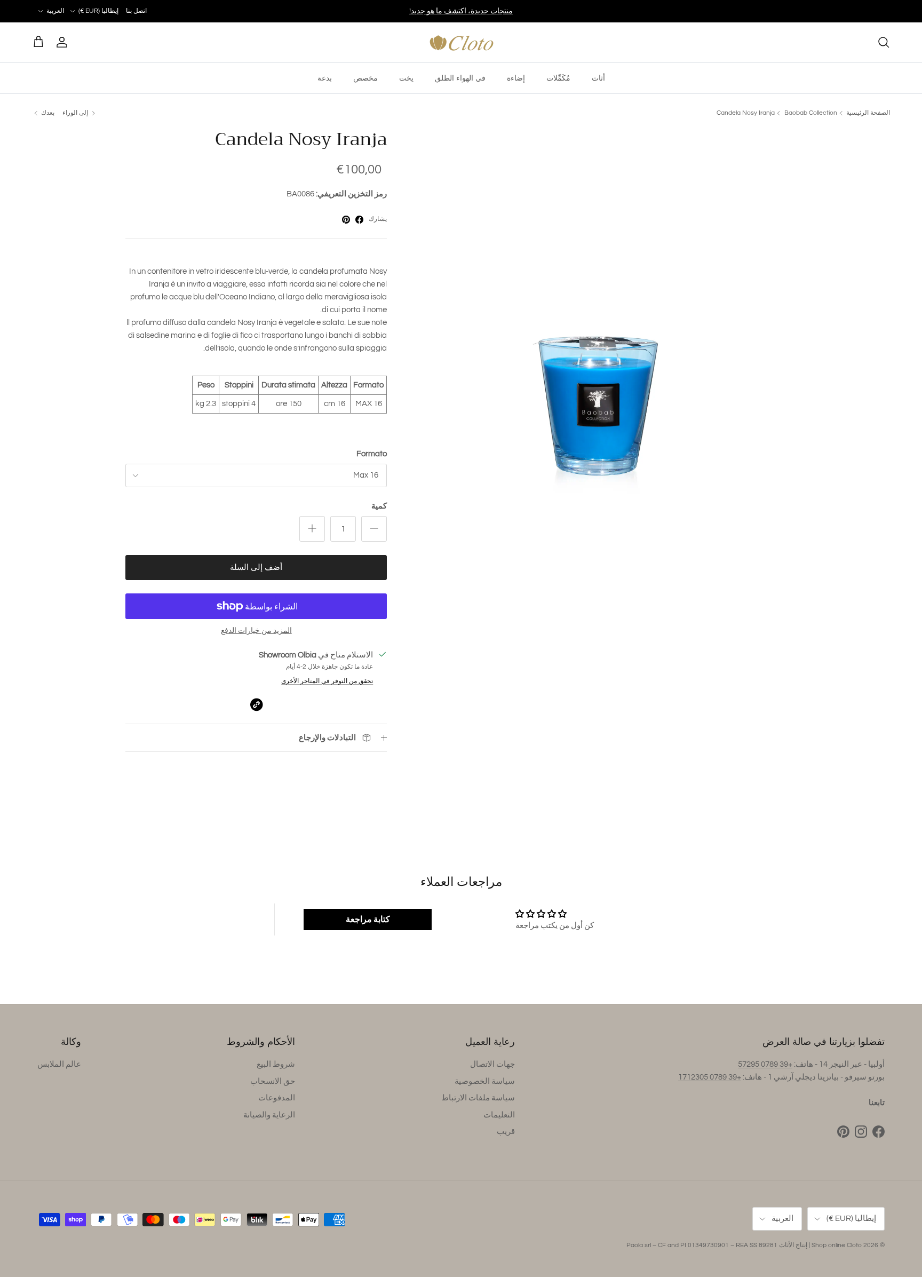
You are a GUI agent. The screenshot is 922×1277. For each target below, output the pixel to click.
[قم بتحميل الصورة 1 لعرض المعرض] (603, 322)
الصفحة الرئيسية (868, 112)
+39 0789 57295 (765, 1064)
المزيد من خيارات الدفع (256, 630)
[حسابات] (64, 42)
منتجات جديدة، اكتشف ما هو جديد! (461, 11)
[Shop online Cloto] (461, 42)
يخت (406, 78)
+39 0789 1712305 (709, 1077)
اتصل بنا (136, 10)
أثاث (598, 78)
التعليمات (499, 1115)
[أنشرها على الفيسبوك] (359, 220)
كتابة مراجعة (368, 919)
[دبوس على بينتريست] (346, 220)
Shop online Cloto (837, 1245)
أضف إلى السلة (256, 568)
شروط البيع (276, 1064)
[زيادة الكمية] (312, 529)
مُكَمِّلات (558, 78)
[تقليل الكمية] (374, 529)
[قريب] (883, 42)
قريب (506, 1132)
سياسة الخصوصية (485, 1081)
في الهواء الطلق (460, 78)
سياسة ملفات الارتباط (478, 1098)
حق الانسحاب (272, 1081)
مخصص (365, 78)
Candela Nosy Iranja (746, 112)
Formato (371, 454)
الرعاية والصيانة (269, 1115)
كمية (379, 506)
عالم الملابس (59, 1064)
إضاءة (516, 78)
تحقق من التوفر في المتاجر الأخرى (327, 681)
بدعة (324, 78)
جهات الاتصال (492, 1064)
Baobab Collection (810, 112)
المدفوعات (276, 1098)
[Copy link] (256, 704)
